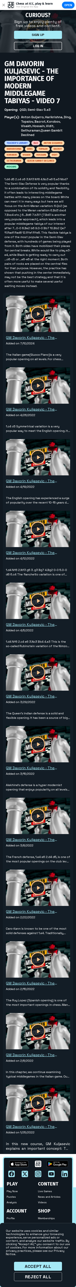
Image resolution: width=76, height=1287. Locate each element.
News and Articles (49, 1196)
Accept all (38, 1266)
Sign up (38, 35)
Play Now (12, 1191)
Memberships (46, 1218)
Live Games (45, 1191)
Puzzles (11, 1196)
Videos (42, 1202)
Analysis (12, 1202)
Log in (38, 46)
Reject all (38, 1277)
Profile (11, 1218)
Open (68, 5)
